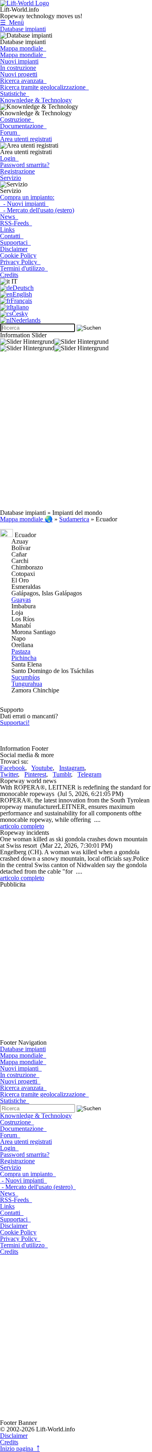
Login (9, 158)
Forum (10, 132)
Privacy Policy (20, 261)
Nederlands (26, 320)
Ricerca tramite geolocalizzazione (44, 87)
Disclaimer (14, 249)
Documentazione (23, 126)
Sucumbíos (25, 677)
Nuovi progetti (18, 74)
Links (7, 229)
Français (21, 300)
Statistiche (14, 93)
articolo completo (22, 826)
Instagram (71, 767)
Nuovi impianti (19, 61)
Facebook (12, 767)
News (9, 216)
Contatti (12, 236)
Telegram (89, 774)
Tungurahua (26, 683)
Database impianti (23, 28)
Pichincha (23, 657)
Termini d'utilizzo (24, 268)
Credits (9, 274)
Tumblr (62, 774)
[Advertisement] (76, 434)
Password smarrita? (24, 164)
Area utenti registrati (26, 138)
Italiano (19, 307)
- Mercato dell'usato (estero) (37, 210)
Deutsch (23, 287)
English (22, 294)
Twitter (9, 774)
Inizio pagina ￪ (20, 1448)
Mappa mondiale (23, 48)
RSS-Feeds (16, 223)
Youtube (42, 767)
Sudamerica (74, 519)
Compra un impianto (28, 1173)
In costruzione (18, 67)
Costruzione (17, 119)
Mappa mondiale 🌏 (26, 519)
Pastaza (20, 651)
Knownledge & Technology (36, 100)
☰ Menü (12, 22)
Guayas (21, 599)
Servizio (10, 177)
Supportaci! (15, 722)
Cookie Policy (18, 255)
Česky (20, 313)
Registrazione (17, 171)
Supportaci (15, 242)
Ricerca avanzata (23, 80)
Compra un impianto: (27, 197)
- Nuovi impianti (24, 203)
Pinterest (35, 774)
